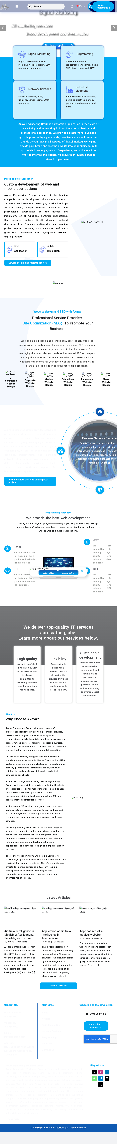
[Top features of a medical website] (96, 917)
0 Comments (21, 941)
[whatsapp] (94, 1078)
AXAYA (60, 1128)
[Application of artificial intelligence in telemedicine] (58, 917)
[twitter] (94, 1072)
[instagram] (100, 1072)
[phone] (100, 1084)
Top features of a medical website (91, 933)
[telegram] (100, 1078)
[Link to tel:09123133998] (90, 6)
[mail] (107, 1078)
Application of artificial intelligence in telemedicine (56, 935)
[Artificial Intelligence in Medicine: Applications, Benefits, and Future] (21, 917)
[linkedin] (107, 1072)
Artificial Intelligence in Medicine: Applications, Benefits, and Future (19, 935)
